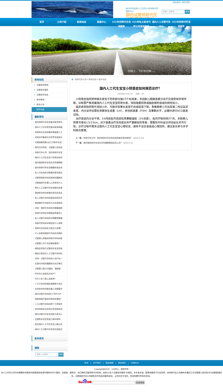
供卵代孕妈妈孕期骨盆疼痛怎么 (48, 213)
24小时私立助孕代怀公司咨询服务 (141, 23)
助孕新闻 (40, 100)
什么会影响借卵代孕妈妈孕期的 (48, 233)
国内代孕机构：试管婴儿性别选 (48, 147)
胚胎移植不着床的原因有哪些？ (48, 299)
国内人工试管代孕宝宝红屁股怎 (48, 329)
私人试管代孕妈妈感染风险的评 (48, 198)
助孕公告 (40, 105)
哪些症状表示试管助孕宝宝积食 (48, 248)
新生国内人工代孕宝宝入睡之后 (48, 324)
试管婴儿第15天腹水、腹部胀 (48, 269)
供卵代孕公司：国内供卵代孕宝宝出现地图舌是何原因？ (107, 138)
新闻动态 (81, 22)
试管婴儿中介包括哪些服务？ (47, 243)
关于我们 (97, 363)
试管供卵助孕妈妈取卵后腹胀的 (48, 178)
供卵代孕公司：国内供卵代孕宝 (48, 152)
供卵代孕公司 (81, 79)
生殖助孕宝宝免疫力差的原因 (47, 319)
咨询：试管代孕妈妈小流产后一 (48, 259)
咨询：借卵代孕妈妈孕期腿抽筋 (48, 208)
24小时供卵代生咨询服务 (121, 23)
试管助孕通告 (42, 90)
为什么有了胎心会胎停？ (45, 279)
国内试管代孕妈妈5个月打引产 (48, 294)
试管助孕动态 (42, 95)
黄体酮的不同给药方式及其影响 (48, 203)
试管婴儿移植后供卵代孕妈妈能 (48, 238)
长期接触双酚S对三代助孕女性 (48, 142)
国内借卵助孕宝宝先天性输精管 (48, 163)
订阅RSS (135, 363)
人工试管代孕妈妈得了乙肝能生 (48, 304)
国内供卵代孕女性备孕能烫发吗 (48, 122)
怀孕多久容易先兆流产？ (45, 274)
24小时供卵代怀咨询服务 (181, 23)
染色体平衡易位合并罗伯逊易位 (48, 137)
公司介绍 (61, 22)
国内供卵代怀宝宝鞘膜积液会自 (48, 168)
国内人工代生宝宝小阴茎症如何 (48, 157)
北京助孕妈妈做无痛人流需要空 (48, 289)
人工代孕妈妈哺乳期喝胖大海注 (48, 284)
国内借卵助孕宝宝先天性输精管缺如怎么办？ (103, 143)
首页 (42, 22)
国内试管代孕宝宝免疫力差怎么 (48, 314)
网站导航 (186, 2)
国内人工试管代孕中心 (161, 23)
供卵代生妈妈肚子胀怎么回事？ (48, 228)
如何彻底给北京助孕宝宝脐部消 (48, 309)
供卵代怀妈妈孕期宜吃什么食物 (48, 223)
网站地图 (109, 363)
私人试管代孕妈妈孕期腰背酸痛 (48, 218)
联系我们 (122, 363)
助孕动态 (40, 109)
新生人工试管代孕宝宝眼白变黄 (48, 188)
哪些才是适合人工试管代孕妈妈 (48, 253)
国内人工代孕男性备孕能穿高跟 (48, 127)
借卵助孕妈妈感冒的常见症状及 (48, 193)
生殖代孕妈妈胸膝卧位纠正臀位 (48, 264)
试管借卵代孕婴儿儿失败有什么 (48, 183)
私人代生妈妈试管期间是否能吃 (48, 173)
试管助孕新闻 (42, 85)
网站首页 (177, 2)
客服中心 (101, 22)
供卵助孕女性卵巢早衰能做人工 (48, 132)
